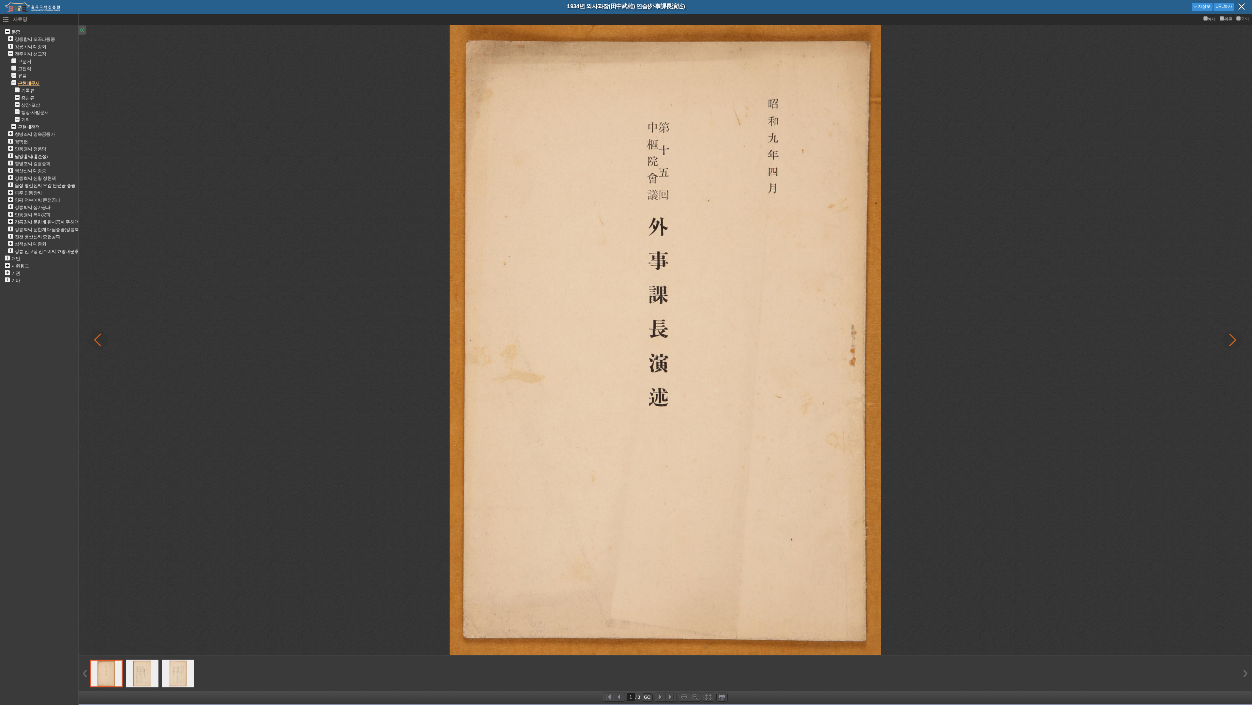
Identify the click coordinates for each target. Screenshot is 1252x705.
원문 (1228, 19)
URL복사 (1223, 6)
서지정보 (1202, 6)
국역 (1245, 19)
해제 (1212, 19)
